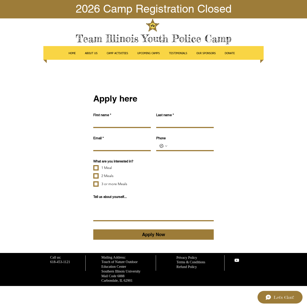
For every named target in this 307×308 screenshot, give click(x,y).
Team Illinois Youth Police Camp (153, 38)
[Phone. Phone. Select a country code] (163, 146)
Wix (185, 300)
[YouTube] (237, 260)
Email (98, 138)
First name (102, 115)
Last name (165, 115)
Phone (161, 138)
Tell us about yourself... (110, 197)
